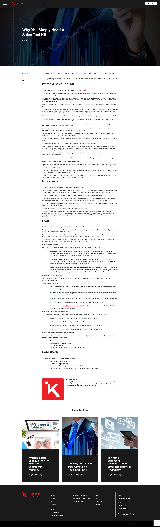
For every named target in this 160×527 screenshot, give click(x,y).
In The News (55, 513)
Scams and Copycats (57, 515)
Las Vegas (99, 501)
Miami (97, 495)
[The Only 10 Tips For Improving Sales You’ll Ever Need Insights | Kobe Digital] (80, 438)
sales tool (84, 90)
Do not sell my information (117, 524)
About (31, 4)
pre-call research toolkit (52, 187)
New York (98, 498)
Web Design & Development (81, 498)
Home (53, 495)
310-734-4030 (122, 505)
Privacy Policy (135, 524)
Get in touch (122, 508)
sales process (49, 124)
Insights (53, 4)
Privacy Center (127, 524)
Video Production (78, 501)
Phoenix (98, 504)
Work (38, 4)
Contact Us (151, 3)
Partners (53, 510)
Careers (53, 507)
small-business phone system (73, 306)
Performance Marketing (80, 495)
